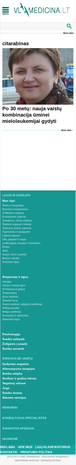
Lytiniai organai (11, 235)
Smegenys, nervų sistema (17, 220)
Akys (5, 250)
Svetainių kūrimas (50, 460)
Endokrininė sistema (14, 216)
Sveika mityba (12, 373)
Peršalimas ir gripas (13, 289)
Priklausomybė (10, 308)
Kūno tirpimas (10, 296)
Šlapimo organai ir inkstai (16, 224)
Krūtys (5, 246)
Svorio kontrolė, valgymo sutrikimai (22, 304)
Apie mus (25, 447)
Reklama (68, 33)
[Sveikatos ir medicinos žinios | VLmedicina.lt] (42, 10)
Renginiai (9, 407)
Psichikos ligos (10, 262)
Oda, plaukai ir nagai (14, 239)
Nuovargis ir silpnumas (15, 315)
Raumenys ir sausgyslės (16, 231)
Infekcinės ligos (11, 319)
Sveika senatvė (13, 348)
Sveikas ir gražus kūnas (19, 378)
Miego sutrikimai (11, 311)
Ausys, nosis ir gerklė (14, 254)
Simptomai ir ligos (15, 277)
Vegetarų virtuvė (14, 383)
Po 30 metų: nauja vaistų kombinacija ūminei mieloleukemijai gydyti (32, 115)
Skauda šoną (9, 300)
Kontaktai (8, 452)
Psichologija (11, 334)
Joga (5, 388)
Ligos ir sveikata (16, 195)
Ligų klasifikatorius (52, 447)
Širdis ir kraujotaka (13, 205)
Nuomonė (10, 439)
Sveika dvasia (12, 392)
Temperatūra (9, 293)
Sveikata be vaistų (17, 358)
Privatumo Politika (36, 452)
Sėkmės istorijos (14, 397)
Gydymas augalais (15, 364)
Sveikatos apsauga (18, 428)
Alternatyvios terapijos (18, 368)
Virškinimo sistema (13, 213)
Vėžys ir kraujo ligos (13, 285)
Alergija (6, 281)
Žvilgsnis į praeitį (14, 344)
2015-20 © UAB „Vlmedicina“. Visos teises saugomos (37, 456)
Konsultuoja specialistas (24, 418)
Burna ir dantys (11, 258)
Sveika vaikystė (13, 339)
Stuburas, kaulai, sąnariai (16, 228)
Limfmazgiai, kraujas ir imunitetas (21, 243)
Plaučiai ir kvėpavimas (15, 209)
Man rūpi (8, 200)
